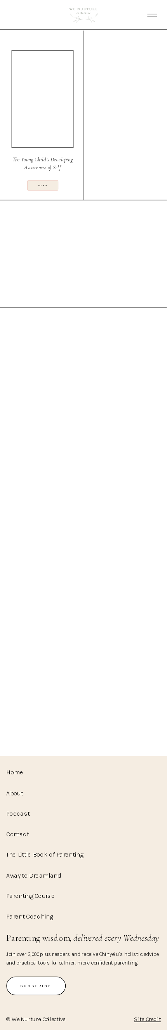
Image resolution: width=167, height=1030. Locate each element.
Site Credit (147, 1019)
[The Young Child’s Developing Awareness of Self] (43, 99)
